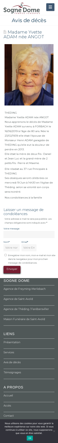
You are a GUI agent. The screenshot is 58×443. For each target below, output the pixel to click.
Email (25, 242)
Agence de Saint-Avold (18, 299)
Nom (7, 242)
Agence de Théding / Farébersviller (26, 309)
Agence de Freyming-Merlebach (25, 288)
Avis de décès (12, 362)
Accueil (8, 395)
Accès (7, 405)
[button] (50, 7)
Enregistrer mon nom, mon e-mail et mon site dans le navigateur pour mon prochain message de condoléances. (31, 259)
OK (29, 438)
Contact (9, 415)
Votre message (11, 228)
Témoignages (12, 372)
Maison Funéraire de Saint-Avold (24, 319)
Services (9, 352)
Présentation (12, 342)
